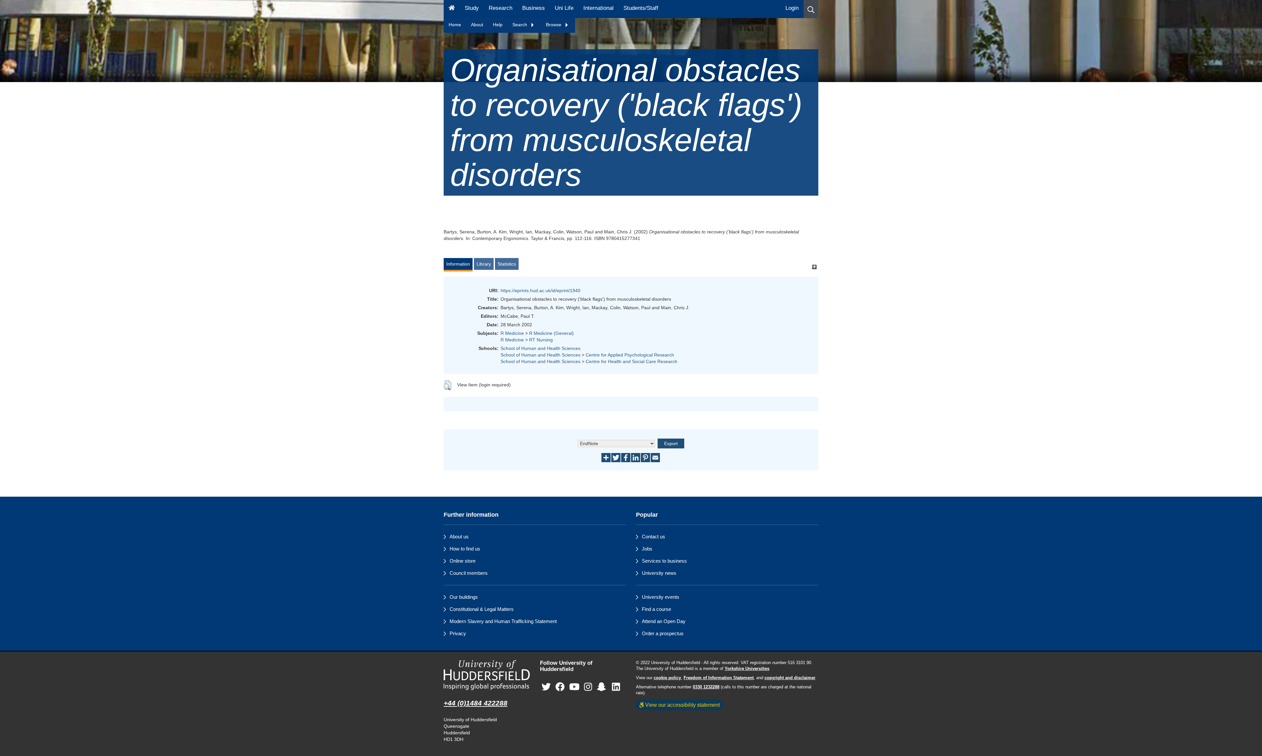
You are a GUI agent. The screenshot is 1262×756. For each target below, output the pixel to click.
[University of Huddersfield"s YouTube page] (574, 687)
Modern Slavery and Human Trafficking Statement (503, 621)
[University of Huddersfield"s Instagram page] (588, 687)
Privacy (458, 633)
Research (500, 8)
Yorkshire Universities (747, 668)
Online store (463, 561)
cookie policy (667, 678)
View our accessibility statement (682, 705)
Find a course (656, 609)
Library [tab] (484, 264)
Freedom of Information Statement (719, 678)
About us (459, 536)
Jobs (647, 548)
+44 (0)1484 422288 (475, 703)
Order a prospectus (663, 633)
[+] (814, 267)
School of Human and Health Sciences (540, 348)
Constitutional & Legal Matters (482, 609)
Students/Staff (640, 8)
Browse (554, 24)
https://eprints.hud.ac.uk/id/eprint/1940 (540, 290)
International (598, 8)
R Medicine (512, 333)
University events (660, 597)
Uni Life (564, 8)
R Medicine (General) (551, 333)
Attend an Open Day (664, 621)
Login (792, 8)
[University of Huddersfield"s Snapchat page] (603, 687)
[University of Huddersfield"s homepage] (487, 675)
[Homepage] (452, 9)
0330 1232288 (706, 687)
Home (455, 24)
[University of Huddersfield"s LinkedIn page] (616, 687)
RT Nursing (541, 339)
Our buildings (464, 597)
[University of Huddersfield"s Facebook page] (560, 687)
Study (472, 8)
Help (497, 24)
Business (533, 8)
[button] (811, 9)
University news (659, 573)
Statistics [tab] (507, 264)
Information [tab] (458, 264)
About (477, 24)
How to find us (465, 548)
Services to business (664, 561)
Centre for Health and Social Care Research (631, 361)
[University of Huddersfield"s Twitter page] (546, 687)
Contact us (653, 536)
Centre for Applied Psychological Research (630, 354)
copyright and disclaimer (789, 678)
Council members (469, 573)
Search (520, 24)
